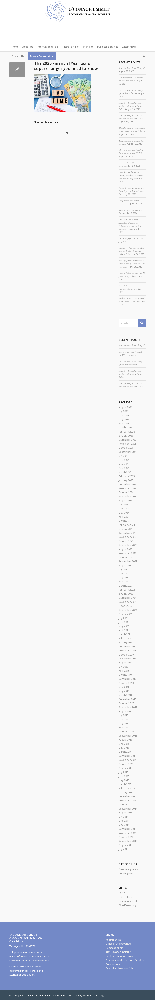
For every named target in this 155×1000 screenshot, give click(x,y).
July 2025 (123, 455)
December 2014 (127, 796)
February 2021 (127, 638)
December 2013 (127, 828)
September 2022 (128, 561)
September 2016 (128, 735)
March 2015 (125, 784)
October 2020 (126, 654)
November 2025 (127, 443)
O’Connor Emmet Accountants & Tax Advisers (46, 995)
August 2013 (125, 845)
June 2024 (124, 508)
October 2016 (126, 731)
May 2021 (124, 626)
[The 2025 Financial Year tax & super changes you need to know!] (17, 69)
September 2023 (128, 545)
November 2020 (127, 650)
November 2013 (127, 833)
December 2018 (127, 678)
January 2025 (126, 480)
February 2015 (127, 788)
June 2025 (124, 460)
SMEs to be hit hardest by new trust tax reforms (132, 287)
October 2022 (126, 557)
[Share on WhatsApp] (66, 133)
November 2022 (127, 553)
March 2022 (125, 585)
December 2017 (127, 699)
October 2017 (126, 703)
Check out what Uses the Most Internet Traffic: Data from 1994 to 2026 (131, 250)
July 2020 (123, 666)
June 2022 (124, 573)
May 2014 (124, 825)
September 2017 (128, 707)
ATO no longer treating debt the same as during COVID (131, 152)
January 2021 (126, 642)
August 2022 (125, 565)
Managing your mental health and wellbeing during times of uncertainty (132, 263)
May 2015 (124, 780)
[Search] (143, 56)
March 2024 (125, 520)
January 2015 (126, 792)
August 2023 (125, 549)
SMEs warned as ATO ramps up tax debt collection (131, 92)
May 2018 (124, 691)
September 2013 (128, 841)
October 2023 (126, 541)
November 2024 (127, 488)
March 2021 (125, 634)
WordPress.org (127, 905)
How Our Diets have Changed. (132, 68)
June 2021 (124, 622)
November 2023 (127, 537)
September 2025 (128, 452)
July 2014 (123, 816)
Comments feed (128, 901)
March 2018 (125, 695)
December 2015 (127, 756)
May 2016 (124, 747)
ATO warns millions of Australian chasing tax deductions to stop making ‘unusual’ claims (130, 224)
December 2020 (127, 646)
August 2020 (125, 662)
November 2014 (127, 800)
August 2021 (125, 614)
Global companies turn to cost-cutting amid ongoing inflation (132, 130)
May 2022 (124, 577)
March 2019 (125, 674)
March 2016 (125, 751)
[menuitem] (14, 46)
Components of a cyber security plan (129, 202)
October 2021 (126, 606)
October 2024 (126, 492)
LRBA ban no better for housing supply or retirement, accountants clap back (131, 175)
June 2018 (124, 687)
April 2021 (124, 630)
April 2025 (124, 468)
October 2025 (126, 447)
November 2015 (127, 760)
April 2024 (124, 516)
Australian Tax (114, 939)
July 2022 (123, 569)
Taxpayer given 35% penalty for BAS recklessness (131, 79)
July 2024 (123, 504)
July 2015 (123, 772)
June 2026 (124, 415)
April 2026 (124, 423)
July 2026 (123, 411)
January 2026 (126, 435)
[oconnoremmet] (77, 21)
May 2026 (124, 419)
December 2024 (127, 484)
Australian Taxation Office (120, 968)
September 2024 (128, 496)
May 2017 (124, 723)
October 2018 (126, 683)
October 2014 (126, 804)
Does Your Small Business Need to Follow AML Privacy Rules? (131, 105)
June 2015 (124, 776)
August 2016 (125, 739)
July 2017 (123, 715)
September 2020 (128, 658)
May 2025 (124, 464)
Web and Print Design (94, 995)
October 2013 (126, 837)
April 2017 (124, 727)
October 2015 (126, 764)
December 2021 (127, 597)
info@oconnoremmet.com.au (33, 956)
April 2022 (124, 581)
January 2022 (126, 593)
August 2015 (125, 768)
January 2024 (126, 529)
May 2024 (124, 512)
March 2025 (125, 472)
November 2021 (127, 602)
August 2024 (125, 500)
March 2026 (125, 427)
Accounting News (128, 869)
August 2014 (125, 812)
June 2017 (124, 719)
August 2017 (125, 711)
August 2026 (125, 407)
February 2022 (127, 589)
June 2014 (124, 820)
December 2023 (127, 533)
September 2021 (128, 610)
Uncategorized (127, 873)
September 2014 (128, 808)
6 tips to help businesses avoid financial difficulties (132, 275)
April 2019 (124, 670)
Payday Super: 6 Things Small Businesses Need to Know (132, 300)
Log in (122, 893)
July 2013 (123, 849)
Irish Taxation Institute (118, 952)
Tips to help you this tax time (131, 238)
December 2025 (127, 439)
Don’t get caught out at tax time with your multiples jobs (131, 117)
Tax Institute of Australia (119, 956)
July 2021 (123, 618)
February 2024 (127, 524)
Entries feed (126, 897)
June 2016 (124, 743)
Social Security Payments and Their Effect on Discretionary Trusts (131, 191)
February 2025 (127, 476)
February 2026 (127, 431)
